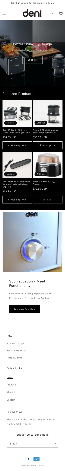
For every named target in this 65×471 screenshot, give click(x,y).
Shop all (33, 59)
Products (11, 384)
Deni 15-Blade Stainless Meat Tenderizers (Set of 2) (16, 131)
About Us (12, 392)
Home (10, 377)
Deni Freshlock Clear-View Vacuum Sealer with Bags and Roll (16, 184)
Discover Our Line (24, 309)
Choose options (17, 145)
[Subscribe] (54, 444)
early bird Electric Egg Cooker (44, 182)
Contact (11, 399)
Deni (28, 465)
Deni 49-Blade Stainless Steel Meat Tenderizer (45, 131)
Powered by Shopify (37, 465)
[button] (4, 13)
